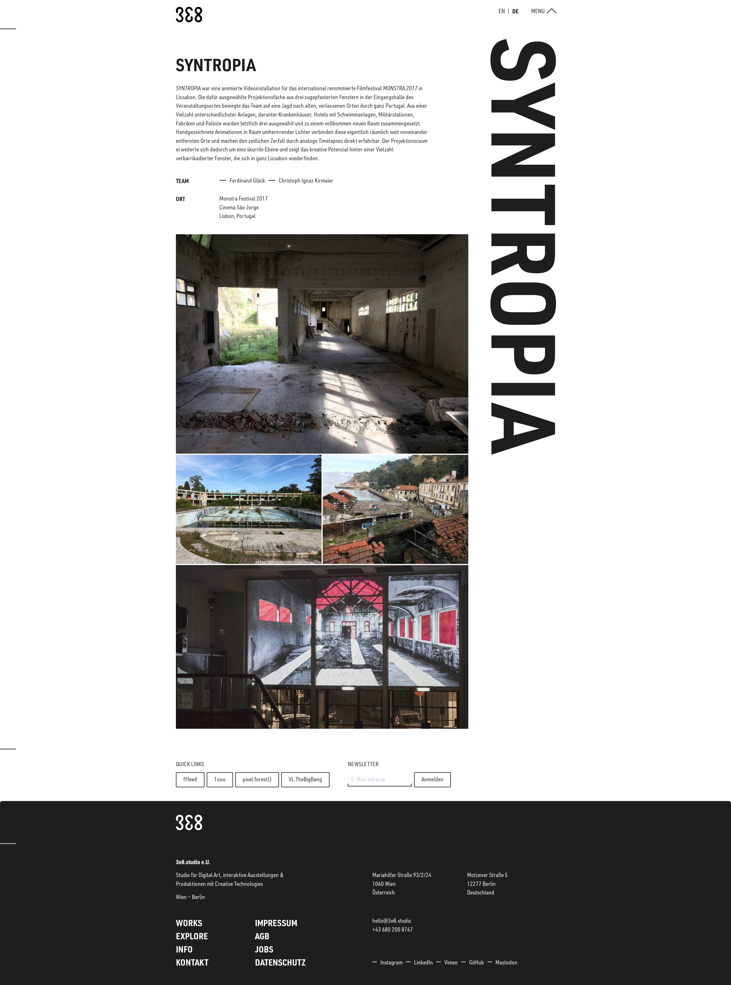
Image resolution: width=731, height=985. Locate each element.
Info (184, 949)
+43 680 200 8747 (392, 929)
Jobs (264, 949)
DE (515, 11)
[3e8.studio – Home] (189, 13)
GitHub (476, 962)
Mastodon (505, 962)
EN (502, 11)
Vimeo (450, 962)
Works (189, 922)
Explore (192, 935)
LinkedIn (423, 962)
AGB (262, 935)
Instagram (391, 962)
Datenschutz (280, 962)
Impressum (276, 922)
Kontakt (192, 962)
